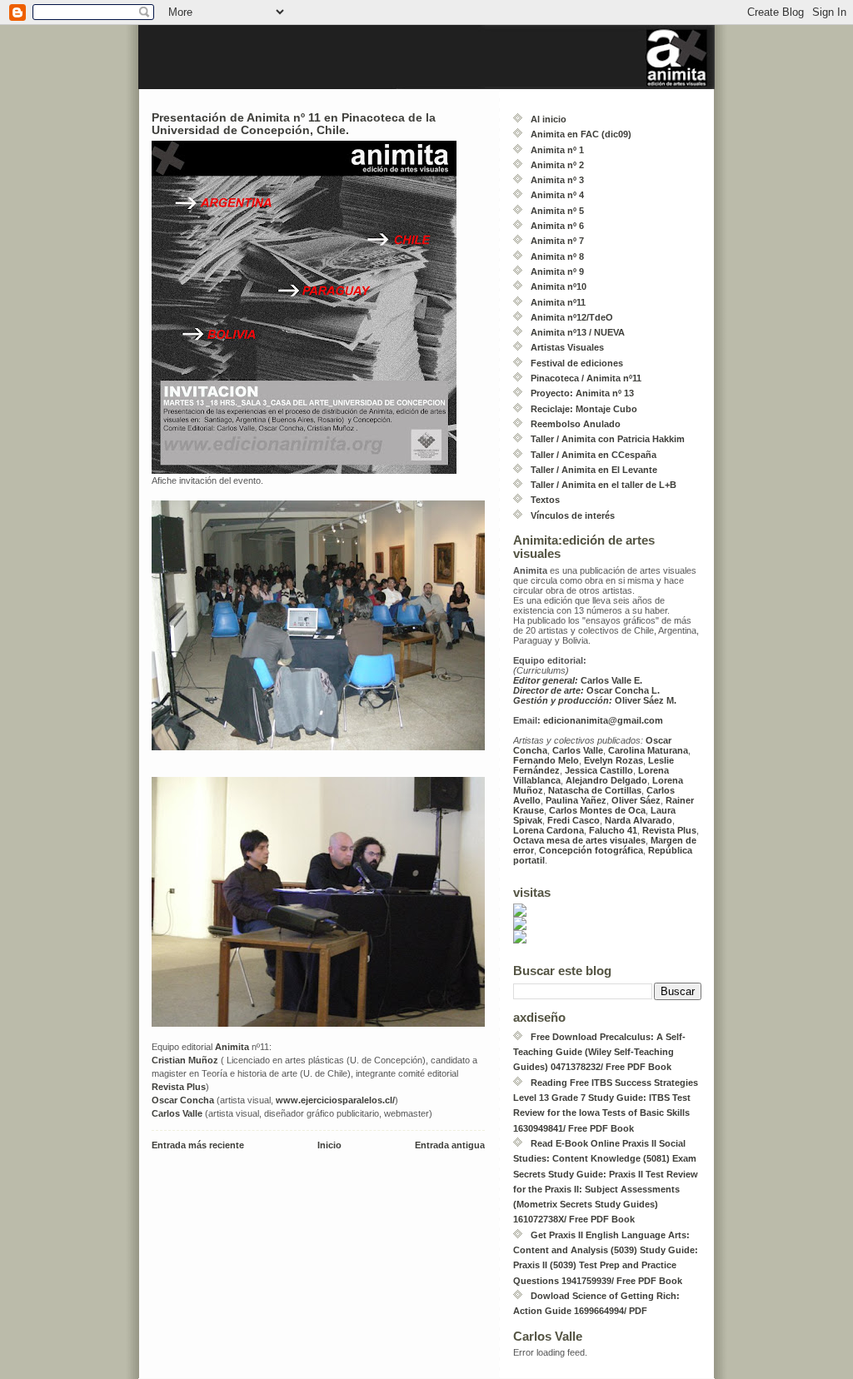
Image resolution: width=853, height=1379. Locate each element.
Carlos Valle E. (577, 680)
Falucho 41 (613, 830)
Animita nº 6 (557, 226)
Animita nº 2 (557, 165)
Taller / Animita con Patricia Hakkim (608, 439)
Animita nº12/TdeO (572, 317)
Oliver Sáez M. (594, 700)
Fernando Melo (546, 760)
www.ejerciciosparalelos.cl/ (335, 1100)
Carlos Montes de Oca (597, 810)
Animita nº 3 (557, 180)
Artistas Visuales (567, 347)
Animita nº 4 (557, 195)
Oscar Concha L (585, 690)
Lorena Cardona (548, 830)
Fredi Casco (573, 820)
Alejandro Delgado (606, 780)
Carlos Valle (177, 1113)
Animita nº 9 (557, 271)
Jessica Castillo (599, 770)
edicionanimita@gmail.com (602, 720)
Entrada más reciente (198, 1145)
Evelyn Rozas (613, 760)
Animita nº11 (558, 302)
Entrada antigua (450, 1145)
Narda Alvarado (638, 820)
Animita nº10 (558, 286)
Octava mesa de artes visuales (579, 840)
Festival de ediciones (577, 363)
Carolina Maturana (648, 750)
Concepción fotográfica (591, 850)
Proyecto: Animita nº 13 (582, 393)
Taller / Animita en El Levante (594, 470)
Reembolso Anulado (576, 424)
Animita (232, 1047)
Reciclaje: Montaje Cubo (584, 409)
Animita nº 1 (557, 150)
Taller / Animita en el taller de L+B (603, 485)
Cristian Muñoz (185, 1060)
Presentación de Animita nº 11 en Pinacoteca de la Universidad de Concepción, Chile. (294, 124)
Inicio (329, 1145)
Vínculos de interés (573, 515)
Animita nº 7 (557, 241)
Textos (545, 500)
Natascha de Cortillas (594, 790)
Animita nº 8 (557, 256)
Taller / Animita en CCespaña (593, 455)
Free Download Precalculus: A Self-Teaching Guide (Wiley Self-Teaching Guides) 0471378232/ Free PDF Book (599, 1052)
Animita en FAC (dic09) (581, 134)
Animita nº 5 (557, 211)
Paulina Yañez (576, 800)
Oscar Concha (183, 1100)
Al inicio (548, 119)
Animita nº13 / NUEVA (578, 332)
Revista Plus (179, 1087)
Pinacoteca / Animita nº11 (586, 378)
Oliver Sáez (636, 800)
